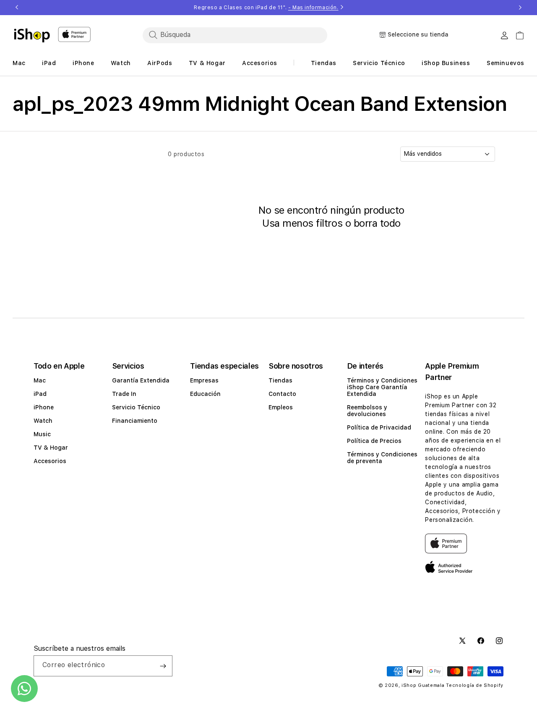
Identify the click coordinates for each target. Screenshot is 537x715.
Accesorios (50, 461)
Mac (40, 380)
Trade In (124, 393)
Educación (205, 393)
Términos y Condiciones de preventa (382, 457)
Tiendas (280, 380)
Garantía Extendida (140, 380)
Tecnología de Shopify (474, 685)
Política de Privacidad (379, 427)
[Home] (32, 35)
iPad (40, 393)
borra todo (377, 223)
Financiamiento (134, 420)
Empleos (280, 407)
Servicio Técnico (136, 407)
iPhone (44, 407)
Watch (43, 420)
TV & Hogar (51, 447)
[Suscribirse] (163, 665)
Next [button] (520, 7)
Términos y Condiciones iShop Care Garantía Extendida (382, 387)
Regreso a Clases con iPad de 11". (266, 7)
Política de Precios (374, 440)
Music (42, 434)
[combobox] (235, 34)
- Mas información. (313, 7)
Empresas (204, 380)
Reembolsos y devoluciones (367, 410)
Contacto (282, 393)
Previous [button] (17, 7)
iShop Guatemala (423, 685)
